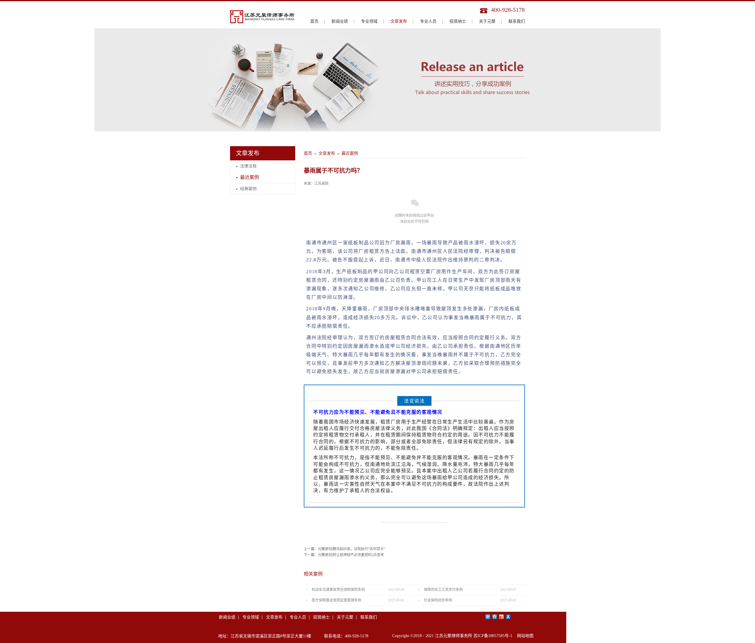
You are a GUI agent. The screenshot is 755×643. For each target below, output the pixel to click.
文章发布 (327, 153)
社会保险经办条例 (438, 600)
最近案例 (350, 153)
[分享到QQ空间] (494, 616)
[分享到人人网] (508, 616)
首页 (314, 21)
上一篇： (344, 549)
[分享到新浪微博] (501, 616)
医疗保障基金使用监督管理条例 (336, 600)
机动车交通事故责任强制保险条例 (338, 590)
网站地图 (524, 636)
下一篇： (344, 555)
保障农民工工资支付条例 (443, 590)
